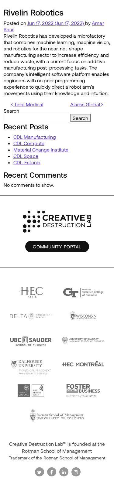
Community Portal (57, 246)
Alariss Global (85, 104)
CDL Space (25, 156)
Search (11, 111)
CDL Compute (28, 143)
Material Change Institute (40, 149)
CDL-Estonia (26, 162)
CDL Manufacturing (34, 137)
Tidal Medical (28, 104)
